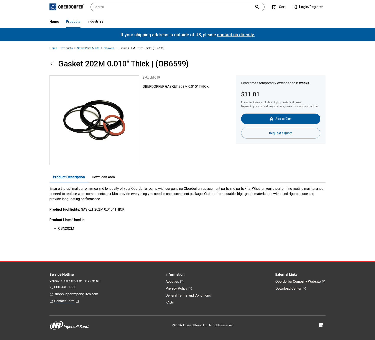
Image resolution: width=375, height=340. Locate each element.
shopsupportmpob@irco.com (76, 294)
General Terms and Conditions (188, 295)
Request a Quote (280, 133)
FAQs (170, 302)
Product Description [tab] (69, 177)
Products (73, 22)
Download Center (288, 288)
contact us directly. (236, 34)
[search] (257, 7)
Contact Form (64, 301)
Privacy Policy (176, 288)
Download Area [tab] (103, 177)
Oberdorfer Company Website (298, 281)
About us (172, 281)
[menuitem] (54, 22)
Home (54, 22)
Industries (95, 21)
